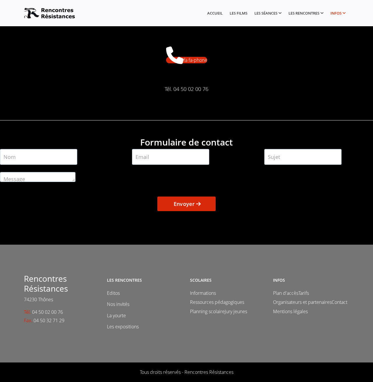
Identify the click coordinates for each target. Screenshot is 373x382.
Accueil (215, 13)
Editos (113, 293)
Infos (336, 13)
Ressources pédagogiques (217, 302)
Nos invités (118, 304)
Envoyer (184, 203)
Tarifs (303, 293)
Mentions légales (290, 311)
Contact (339, 302)
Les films (238, 13)
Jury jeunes (236, 311)
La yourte (116, 315)
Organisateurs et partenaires (302, 302)
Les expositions (123, 326)
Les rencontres (303, 13)
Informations (203, 293)
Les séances (265, 13)
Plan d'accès (285, 293)
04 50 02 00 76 (190, 88)
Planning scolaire (207, 311)
